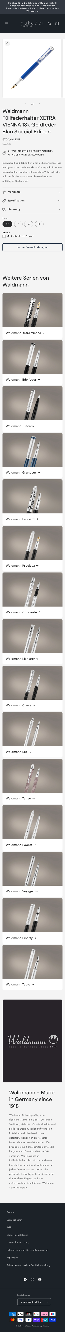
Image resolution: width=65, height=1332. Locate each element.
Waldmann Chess (18, 705)
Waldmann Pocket (19, 845)
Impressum (12, 1257)
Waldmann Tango (18, 798)
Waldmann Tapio (18, 984)
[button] (6, 23)
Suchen (10, 1212)
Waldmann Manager (20, 659)
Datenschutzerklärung (18, 1242)
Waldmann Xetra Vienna (23, 333)
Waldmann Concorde (21, 612)
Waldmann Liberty (19, 938)
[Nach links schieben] (25, 104)
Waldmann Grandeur (21, 473)
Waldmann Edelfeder (21, 379)
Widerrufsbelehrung (17, 1235)
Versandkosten (14, 1219)
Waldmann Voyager (20, 891)
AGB (9, 1227)
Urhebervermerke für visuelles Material (27, 1250)
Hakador (27, 1325)
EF (7, 224)
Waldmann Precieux (20, 566)
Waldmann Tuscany (20, 426)
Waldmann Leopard (20, 519)
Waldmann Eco (17, 752)
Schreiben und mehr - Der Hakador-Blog (28, 1265)
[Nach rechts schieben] (40, 104)
